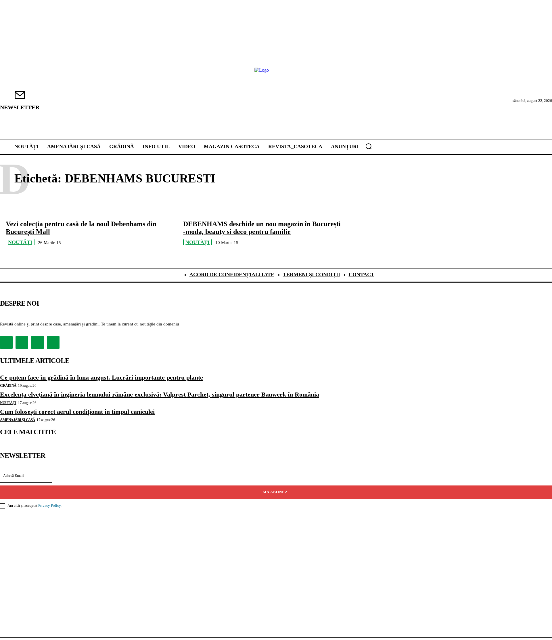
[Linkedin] (37, 342)
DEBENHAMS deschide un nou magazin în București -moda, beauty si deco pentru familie (262, 227)
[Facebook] (6, 342)
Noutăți (20, 242)
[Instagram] (22, 342)
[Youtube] (53, 342)
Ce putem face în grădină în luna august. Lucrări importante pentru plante (101, 377)
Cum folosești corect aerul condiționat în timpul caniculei (77, 411)
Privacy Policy (49, 505)
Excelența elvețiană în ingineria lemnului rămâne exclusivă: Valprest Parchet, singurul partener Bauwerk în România (159, 394)
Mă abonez (275, 492)
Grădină (8, 385)
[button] (368, 146)
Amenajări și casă (17, 420)
